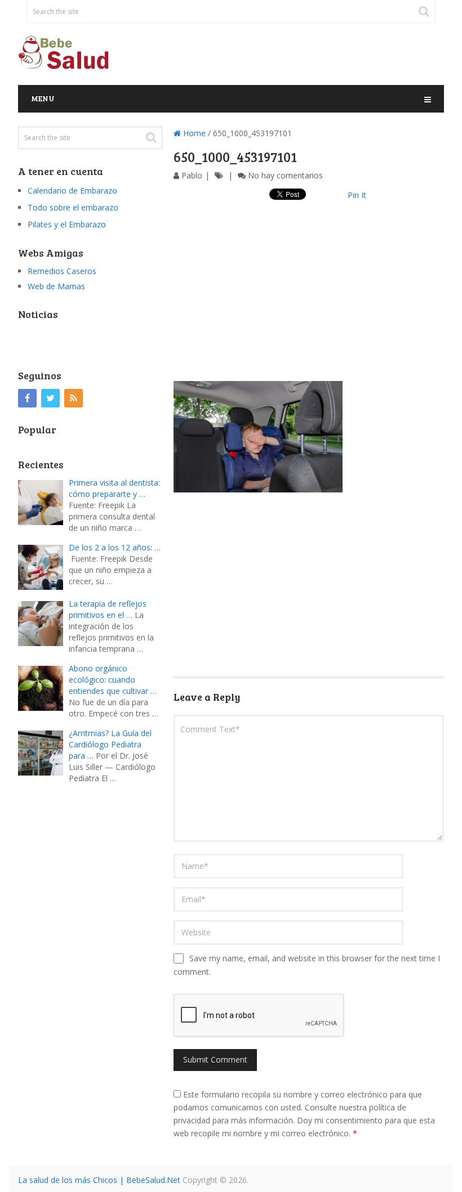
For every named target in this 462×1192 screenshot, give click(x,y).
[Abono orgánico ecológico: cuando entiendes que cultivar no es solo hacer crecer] (43, 687)
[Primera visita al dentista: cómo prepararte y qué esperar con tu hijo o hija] (43, 501)
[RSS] (73, 398)
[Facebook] (27, 398)
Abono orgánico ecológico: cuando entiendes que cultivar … (113, 679)
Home (193, 133)
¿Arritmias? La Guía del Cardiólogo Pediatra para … (110, 744)
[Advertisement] (309, 302)
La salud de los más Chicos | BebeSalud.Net (99, 1180)
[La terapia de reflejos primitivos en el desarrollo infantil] (43, 622)
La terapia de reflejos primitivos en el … (107, 609)
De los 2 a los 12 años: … (115, 547)
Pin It (357, 195)
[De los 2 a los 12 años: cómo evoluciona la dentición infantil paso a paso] (43, 566)
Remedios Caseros (62, 271)
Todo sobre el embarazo (73, 207)
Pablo (191, 175)
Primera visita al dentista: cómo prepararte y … (114, 488)
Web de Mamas (56, 286)
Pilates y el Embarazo (67, 224)
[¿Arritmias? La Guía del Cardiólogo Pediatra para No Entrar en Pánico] (43, 752)
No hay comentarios (285, 175)
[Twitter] (50, 398)
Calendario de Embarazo (72, 190)
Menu (43, 98)
